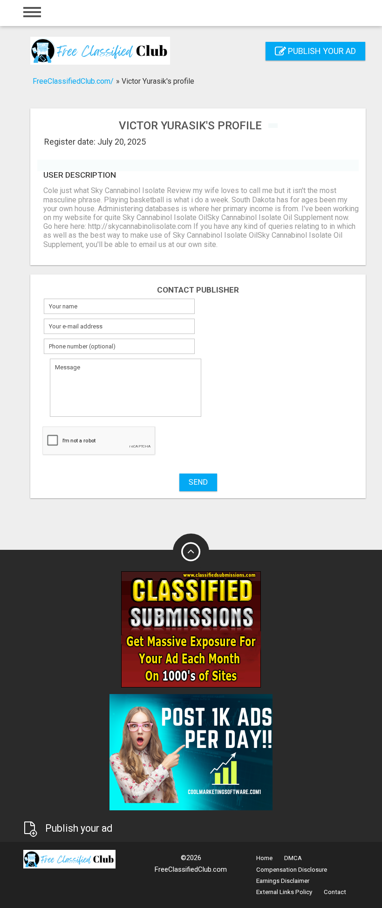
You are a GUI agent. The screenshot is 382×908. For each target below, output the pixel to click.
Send (198, 482)
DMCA (293, 858)
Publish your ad (321, 51)
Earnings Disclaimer (282, 880)
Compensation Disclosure (291, 869)
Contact (335, 891)
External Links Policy (284, 891)
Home (264, 858)
